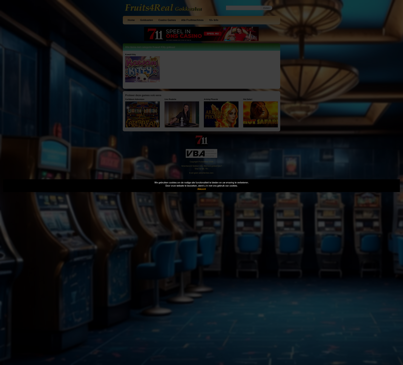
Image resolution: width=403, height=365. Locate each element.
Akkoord (201, 188)
